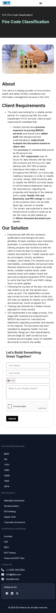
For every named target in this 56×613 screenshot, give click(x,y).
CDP (6, 542)
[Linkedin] (12, 593)
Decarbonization (11, 506)
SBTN (6, 486)
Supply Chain (10, 517)
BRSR (6, 454)
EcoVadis (8, 536)
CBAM (7, 475)
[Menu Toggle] (40, 3)
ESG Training (9, 553)
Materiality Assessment (14, 500)
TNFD (6, 481)
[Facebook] (6, 593)
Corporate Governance (14, 522)
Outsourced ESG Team (14, 558)
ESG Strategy (10, 511)
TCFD (6, 465)
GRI (5, 459)
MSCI (6, 547)
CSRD (6, 470)
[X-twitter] (17, 593)
